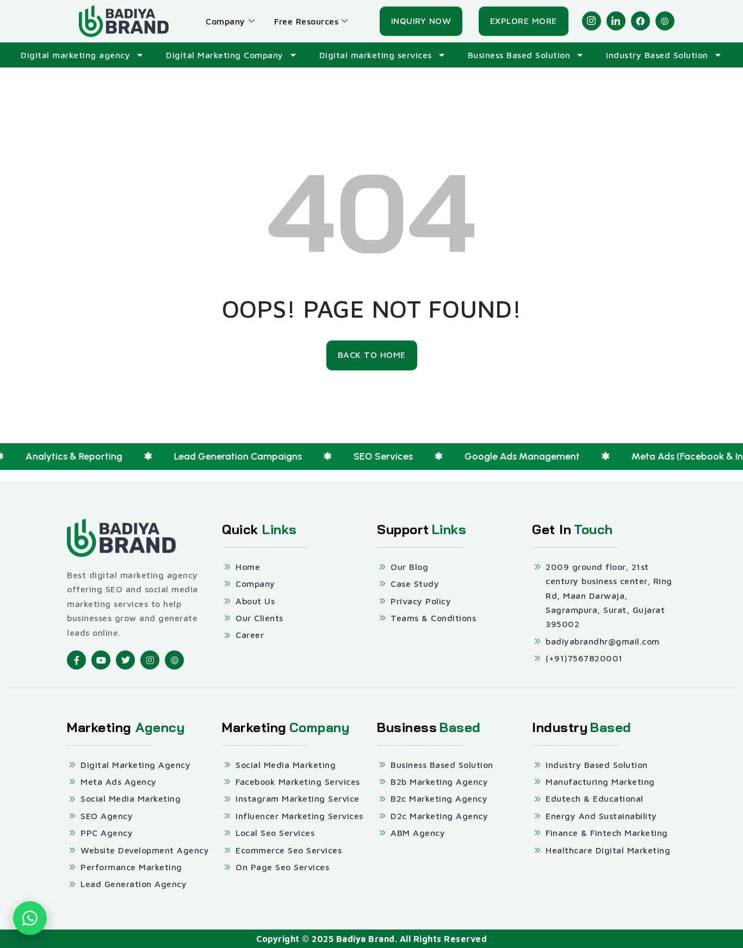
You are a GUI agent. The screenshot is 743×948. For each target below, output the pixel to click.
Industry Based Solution (657, 55)
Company (225, 21)
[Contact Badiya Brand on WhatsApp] (30, 918)
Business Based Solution (519, 55)
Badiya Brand (365, 939)
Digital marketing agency (75, 55)
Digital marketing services (375, 55)
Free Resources (306, 21)
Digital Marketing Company (224, 55)
